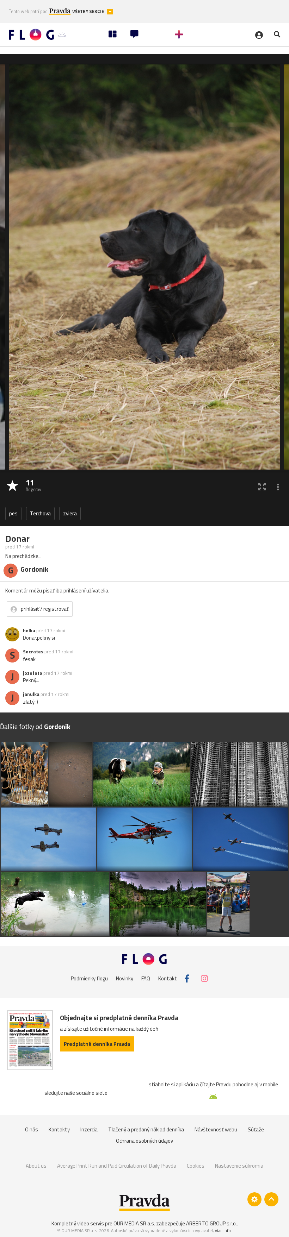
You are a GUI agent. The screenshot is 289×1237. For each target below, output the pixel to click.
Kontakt (167, 978)
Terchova (40, 513)
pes (13, 513)
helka (29, 630)
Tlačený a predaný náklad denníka (146, 1129)
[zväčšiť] (262, 486)
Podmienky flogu (89, 978)
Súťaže (256, 1129)
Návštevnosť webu (216, 1129)
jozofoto (32, 673)
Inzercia (89, 1129)
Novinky (124, 978)
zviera (70, 513)
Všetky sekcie (88, 11)
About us (36, 1165)
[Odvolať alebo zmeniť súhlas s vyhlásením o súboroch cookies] (254, 1199)
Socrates (33, 651)
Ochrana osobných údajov (144, 1140)
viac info (223, 1230)
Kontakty (59, 1129)
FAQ (145, 978)
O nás (31, 1129)
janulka (31, 694)
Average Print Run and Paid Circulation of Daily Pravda (116, 1165)
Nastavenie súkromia (239, 1165)
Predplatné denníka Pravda (97, 1044)
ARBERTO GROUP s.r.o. (211, 1223)
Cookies (195, 1165)
